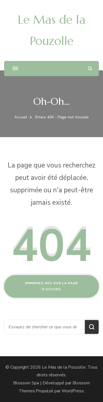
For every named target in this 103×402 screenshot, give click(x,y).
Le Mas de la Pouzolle (64, 367)
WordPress (73, 391)
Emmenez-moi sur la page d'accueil (51, 286)
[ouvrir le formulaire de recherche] (90, 68)
